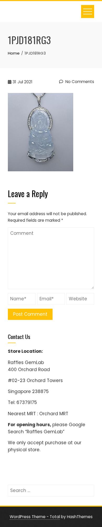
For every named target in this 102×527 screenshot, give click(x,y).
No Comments (79, 81)
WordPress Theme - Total (35, 516)
